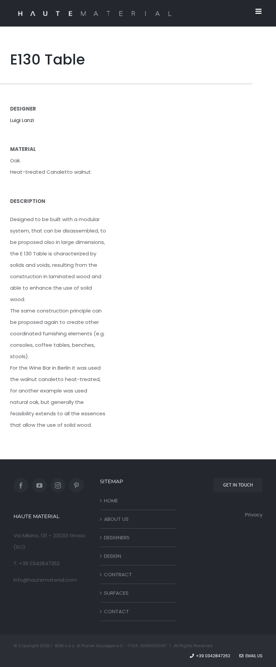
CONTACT (116, 611)
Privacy (254, 514)
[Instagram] (57, 485)
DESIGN (112, 555)
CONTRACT (118, 574)
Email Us (253, 656)
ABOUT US (116, 519)
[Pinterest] (76, 485)
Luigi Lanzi (22, 120)
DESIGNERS (117, 537)
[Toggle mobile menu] (259, 11)
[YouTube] (39, 485)
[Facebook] (20, 485)
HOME (111, 500)
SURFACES (116, 592)
